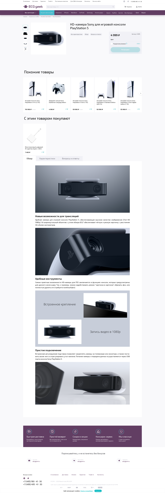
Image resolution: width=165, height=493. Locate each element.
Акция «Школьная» (47, 12)
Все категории (29, 12)
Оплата (74, 474)
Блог (137, 12)
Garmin (120, 13)
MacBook (74, 12)
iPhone (66, 12)
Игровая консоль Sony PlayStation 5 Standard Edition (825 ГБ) (106, 102)
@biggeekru (36, 461)
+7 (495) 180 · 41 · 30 (32, 481)
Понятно (98, 491)
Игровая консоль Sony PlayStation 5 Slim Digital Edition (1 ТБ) (128, 102)
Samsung (89, 12)
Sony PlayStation (57, 16)
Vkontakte (80, 459)
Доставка (35, 1)
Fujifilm (114, 13)
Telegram (125, 459)
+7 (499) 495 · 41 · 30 (136, 1)
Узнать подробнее (86, 491)
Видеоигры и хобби (34, 16)
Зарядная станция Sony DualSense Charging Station (57, 101)
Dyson (108, 13)
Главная (25, 16)
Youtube (35, 459)
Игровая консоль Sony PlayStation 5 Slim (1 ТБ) (80, 101)
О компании (26, 1)
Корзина (129, 6)
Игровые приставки (46, 16)
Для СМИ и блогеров (76, 1)
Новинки (59, 12)
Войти (140, 6)
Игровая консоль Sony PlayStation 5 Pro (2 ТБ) (32, 101)
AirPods (81, 12)
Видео (144, 12)
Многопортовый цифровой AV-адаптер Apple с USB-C (34, 148)
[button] (141, 93)
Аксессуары (99, 12)
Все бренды (128, 13)
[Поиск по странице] (113, 7)
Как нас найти (97, 1)
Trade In (50, 1)
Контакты (87, 1)
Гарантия (43, 1)
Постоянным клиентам (61, 1)
